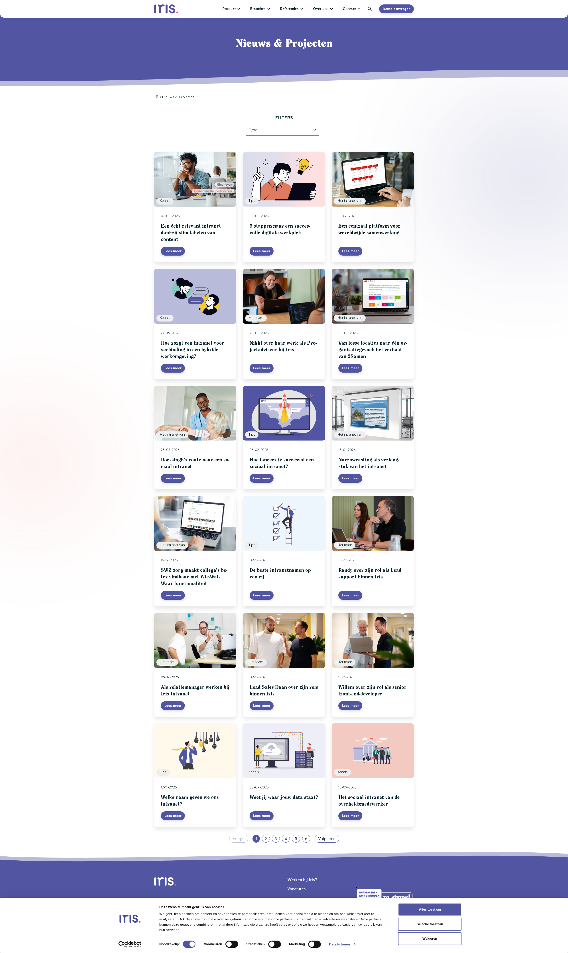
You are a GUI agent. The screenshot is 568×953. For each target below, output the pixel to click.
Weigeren (429, 938)
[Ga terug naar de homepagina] (156, 97)
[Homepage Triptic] (167, 9)
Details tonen (339, 944)
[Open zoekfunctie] (368, 9)
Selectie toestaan (430, 924)
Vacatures (296, 888)
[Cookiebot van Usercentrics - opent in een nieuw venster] (129, 944)
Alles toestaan (430, 909)
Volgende (326, 838)
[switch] (231, 944)
